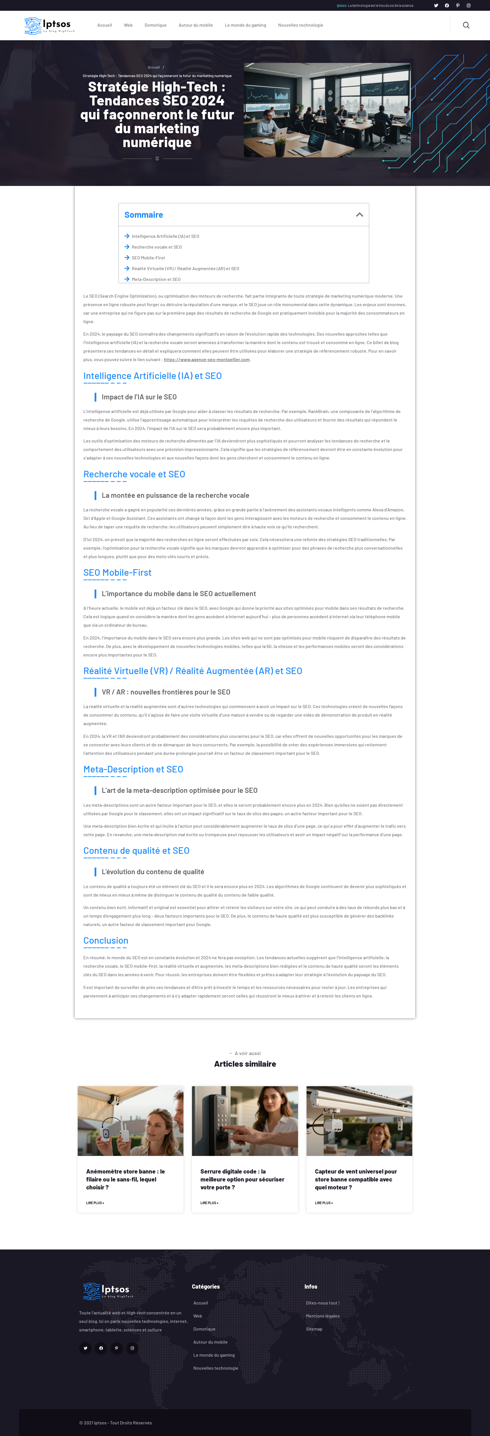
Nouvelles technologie (300, 24)
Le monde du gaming (245, 24)
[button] (359, 214)
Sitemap (314, 1328)
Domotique (156, 24)
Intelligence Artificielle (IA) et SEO (165, 236)
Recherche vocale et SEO (157, 246)
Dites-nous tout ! (323, 1302)
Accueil (104, 24)
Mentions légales (323, 1315)
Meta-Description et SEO (156, 279)
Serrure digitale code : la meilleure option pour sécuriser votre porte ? (242, 1179)
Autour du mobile (196, 24)
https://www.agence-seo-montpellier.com (207, 359)
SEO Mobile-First (148, 257)
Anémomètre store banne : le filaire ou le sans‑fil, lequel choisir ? (125, 1179)
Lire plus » (95, 1203)
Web (128, 24)
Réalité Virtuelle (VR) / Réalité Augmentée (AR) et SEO (185, 268)
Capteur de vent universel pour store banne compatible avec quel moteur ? (356, 1179)
